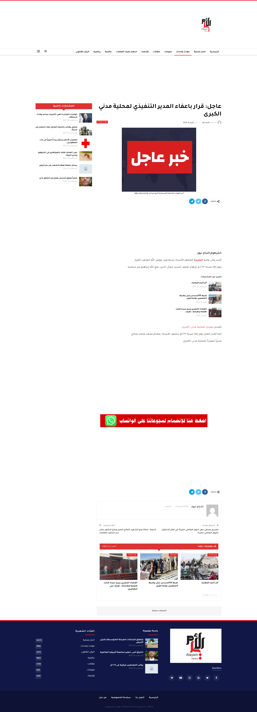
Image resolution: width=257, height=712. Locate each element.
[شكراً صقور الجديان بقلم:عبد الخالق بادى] (85, 181)
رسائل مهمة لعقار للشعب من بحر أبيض (58, 165)
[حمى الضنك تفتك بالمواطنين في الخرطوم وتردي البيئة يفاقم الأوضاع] (85, 156)
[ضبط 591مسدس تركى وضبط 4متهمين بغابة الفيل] (215, 299)
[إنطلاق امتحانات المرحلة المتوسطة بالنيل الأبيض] (151, 643)
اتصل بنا (139, 698)
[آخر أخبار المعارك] (215, 286)
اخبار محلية (200, 52)
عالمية (108, 52)
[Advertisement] (97, 24)
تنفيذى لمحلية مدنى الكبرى (198, 327)
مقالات (156, 52)
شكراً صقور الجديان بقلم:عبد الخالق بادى (58, 178)
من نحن (102, 698)
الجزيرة (198, 260)
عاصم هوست (109, 707)
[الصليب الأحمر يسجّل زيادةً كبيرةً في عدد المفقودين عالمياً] (85, 143)
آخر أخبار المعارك (199, 283)
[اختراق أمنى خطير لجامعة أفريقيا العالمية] (151, 656)
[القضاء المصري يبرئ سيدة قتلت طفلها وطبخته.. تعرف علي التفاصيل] (215, 312)
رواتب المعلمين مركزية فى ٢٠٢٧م (126, 665)
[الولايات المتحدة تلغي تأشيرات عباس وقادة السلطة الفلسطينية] (85, 118)
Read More (216, 668)
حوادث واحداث (183, 52)
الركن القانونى (82, 52)
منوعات (168, 52)
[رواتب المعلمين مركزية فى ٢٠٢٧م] (151, 668)
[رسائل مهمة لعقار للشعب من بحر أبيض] (85, 169)
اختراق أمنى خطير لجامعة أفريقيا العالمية (121, 652)
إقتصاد (145, 52)
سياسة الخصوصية (121, 698)
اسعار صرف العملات (126, 52)
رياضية (97, 52)
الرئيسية (214, 52)
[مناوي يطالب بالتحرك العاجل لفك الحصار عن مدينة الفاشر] (85, 130)
